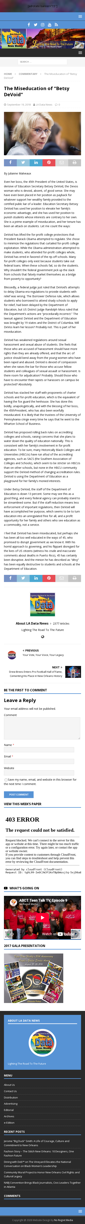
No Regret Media (63, 1220)
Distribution (11, 1097)
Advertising (10, 1103)
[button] (79, 16)
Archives (9, 1116)
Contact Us (10, 1091)
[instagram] (42, 25)
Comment (10, 715)
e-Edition (9, 1122)
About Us (9, 1085)
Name (8, 745)
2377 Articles (61, 623)
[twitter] (35, 25)
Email (8, 756)
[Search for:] (42, 61)
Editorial (9, 1110)
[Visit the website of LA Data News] (42, 637)
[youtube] (49, 25)
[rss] (56, 25)
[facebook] (28, 25)
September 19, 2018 (19, 104)
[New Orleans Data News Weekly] (42, 46)
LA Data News (44, 104)
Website (9, 768)
